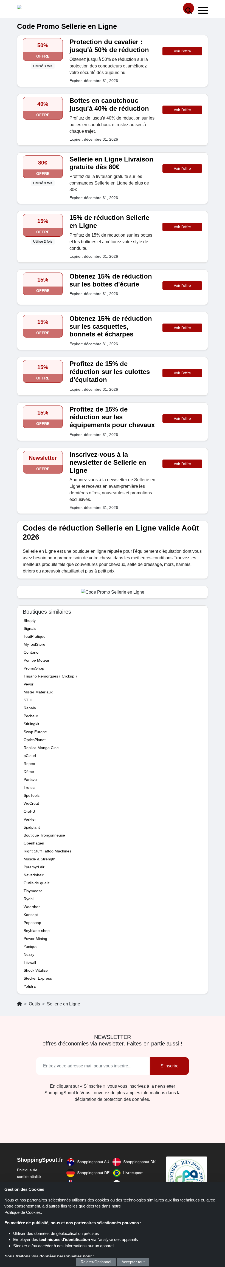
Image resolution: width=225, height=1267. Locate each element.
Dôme (29, 771)
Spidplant (32, 827)
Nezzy (29, 954)
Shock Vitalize (36, 970)
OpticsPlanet (35, 740)
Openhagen (34, 843)
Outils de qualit (36, 883)
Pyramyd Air (34, 867)
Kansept (31, 914)
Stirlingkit (31, 724)
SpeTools (32, 795)
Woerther (32, 907)
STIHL (29, 700)
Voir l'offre (182, 51)
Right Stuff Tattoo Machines (47, 851)
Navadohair (34, 875)
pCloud (30, 755)
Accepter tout (133, 1262)
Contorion (32, 652)
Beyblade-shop (37, 930)
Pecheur (31, 716)
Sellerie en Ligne (63, 1004)
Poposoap (32, 922)
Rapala (30, 708)
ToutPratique (35, 636)
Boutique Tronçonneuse (44, 835)
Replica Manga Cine (41, 748)
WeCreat (31, 803)
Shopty (30, 620)
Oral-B (29, 811)
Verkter (30, 819)
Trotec (29, 787)
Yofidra (30, 986)
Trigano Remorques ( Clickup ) (50, 676)
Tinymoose (33, 891)
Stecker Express (38, 978)
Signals (30, 628)
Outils (34, 1004)
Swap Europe (35, 732)
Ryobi (28, 899)
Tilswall (30, 962)
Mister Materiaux (38, 692)
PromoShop (34, 668)
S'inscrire (170, 1066)
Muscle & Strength (39, 859)
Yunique (31, 946)
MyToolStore (34, 644)
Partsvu (30, 779)
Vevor (28, 684)
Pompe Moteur (36, 660)
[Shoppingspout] (34, 8)
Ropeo (29, 763)
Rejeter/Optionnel (96, 1262)
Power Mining (35, 938)
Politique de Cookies (22, 1212)
